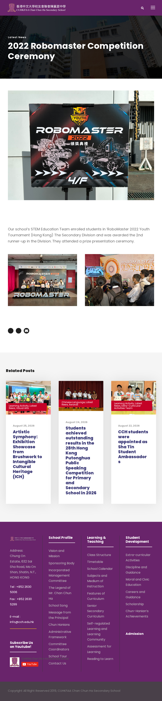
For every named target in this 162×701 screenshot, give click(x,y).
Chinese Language (73, 402)
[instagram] (152, 691)
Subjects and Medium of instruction (97, 581)
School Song (58, 605)
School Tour (58, 656)
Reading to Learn (100, 659)
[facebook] (137, 691)
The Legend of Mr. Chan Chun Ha (60, 593)
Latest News (17, 37)
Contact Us (57, 663)
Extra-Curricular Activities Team (127, 407)
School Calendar (100, 568)
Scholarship (135, 604)
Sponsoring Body (61, 563)
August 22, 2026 (129, 426)
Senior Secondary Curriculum (95, 611)
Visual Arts (22, 408)
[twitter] (144, 691)
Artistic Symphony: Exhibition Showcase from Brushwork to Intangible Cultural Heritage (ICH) (27, 454)
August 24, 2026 (77, 422)
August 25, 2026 (24, 426)
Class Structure (99, 555)
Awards (73, 404)
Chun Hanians (59, 624)
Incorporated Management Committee (59, 575)
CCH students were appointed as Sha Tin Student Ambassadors (133, 447)
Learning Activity (19, 405)
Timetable (95, 562)
